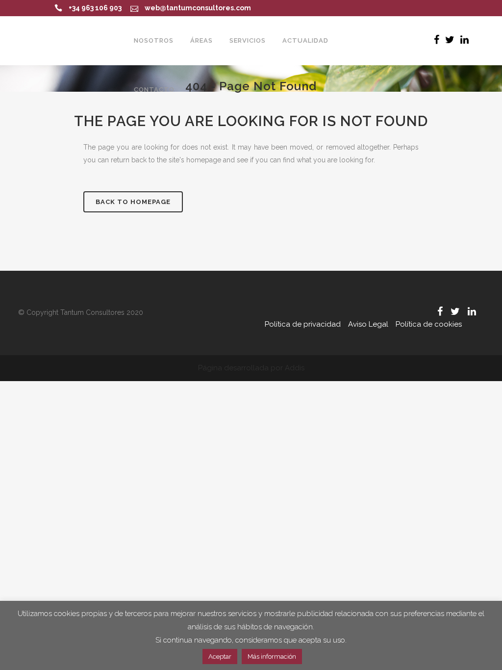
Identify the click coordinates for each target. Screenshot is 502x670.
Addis (294, 367)
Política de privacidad (303, 324)
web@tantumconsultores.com (198, 8)
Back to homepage (133, 202)
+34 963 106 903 (95, 8)
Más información (272, 656)
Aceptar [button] (219, 656)
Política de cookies (429, 324)
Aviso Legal (368, 324)
